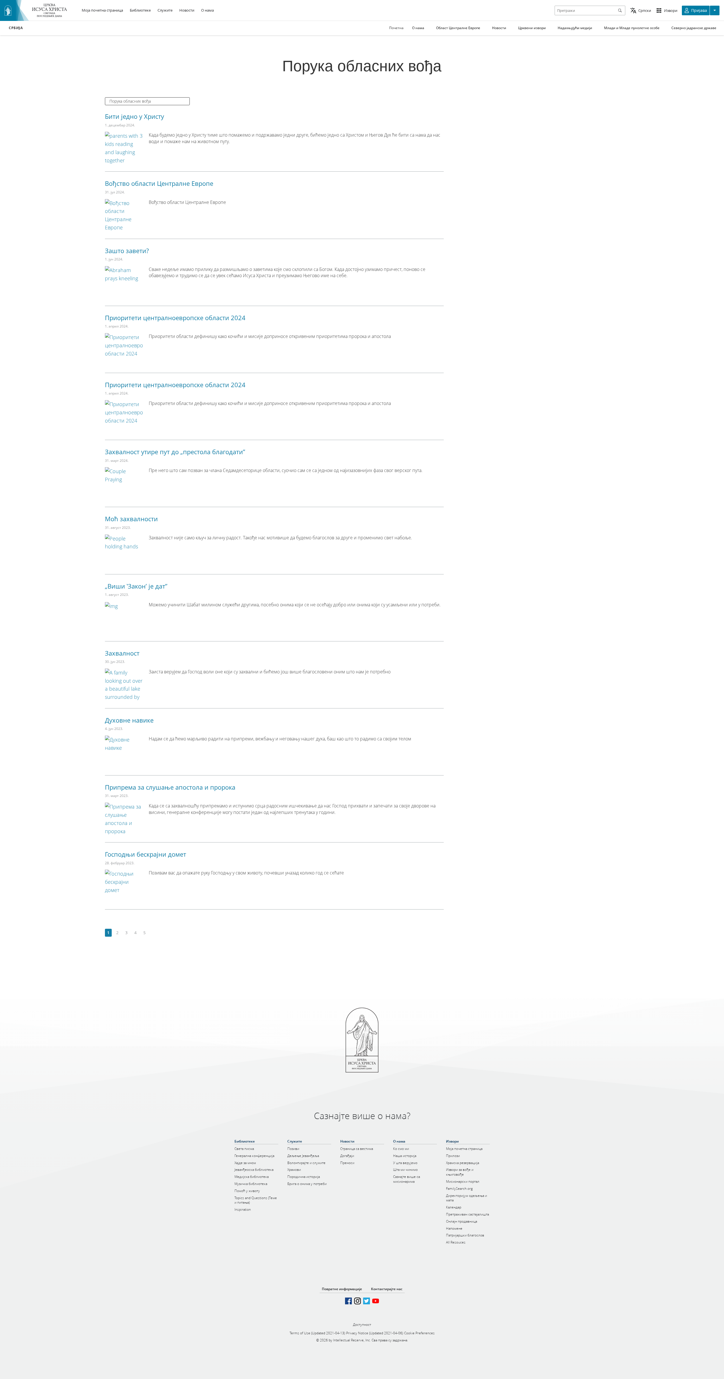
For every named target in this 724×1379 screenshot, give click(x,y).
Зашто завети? (127, 250)
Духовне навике (129, 720)
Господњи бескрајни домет (145, 854)
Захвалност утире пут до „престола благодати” (175, 451)
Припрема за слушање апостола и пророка (170, 787)
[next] (153, 933)
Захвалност (122, 653)
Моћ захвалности (131, 518)
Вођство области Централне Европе (159, 183)
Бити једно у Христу (134, 116)
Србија (16, 28)
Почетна (396, 27)
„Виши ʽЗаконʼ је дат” (136, 586)
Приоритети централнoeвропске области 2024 (175, 317)
